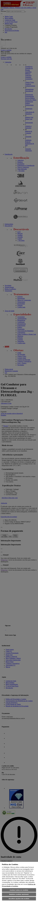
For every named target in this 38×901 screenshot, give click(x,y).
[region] (19, 881)
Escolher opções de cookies (19, 898)
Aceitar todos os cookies (19, 890)
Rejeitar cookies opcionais (19, 894)
